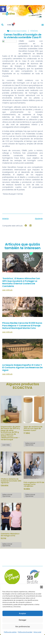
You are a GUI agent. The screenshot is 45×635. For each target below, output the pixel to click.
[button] (3, 9)
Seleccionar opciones (30, 444)
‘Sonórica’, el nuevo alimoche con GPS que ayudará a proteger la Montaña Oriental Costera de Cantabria (21, 282)
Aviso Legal (37, 632)
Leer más (6, 445)
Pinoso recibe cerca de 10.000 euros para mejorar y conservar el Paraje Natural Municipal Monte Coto (22, 325)
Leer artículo (7, 290)
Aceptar (22, 613)
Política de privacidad (25, 632)
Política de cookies (10, 632)
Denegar (22, 620)
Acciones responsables (18, 31)
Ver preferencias (22, 626)
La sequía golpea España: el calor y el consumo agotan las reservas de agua (22, 367)
